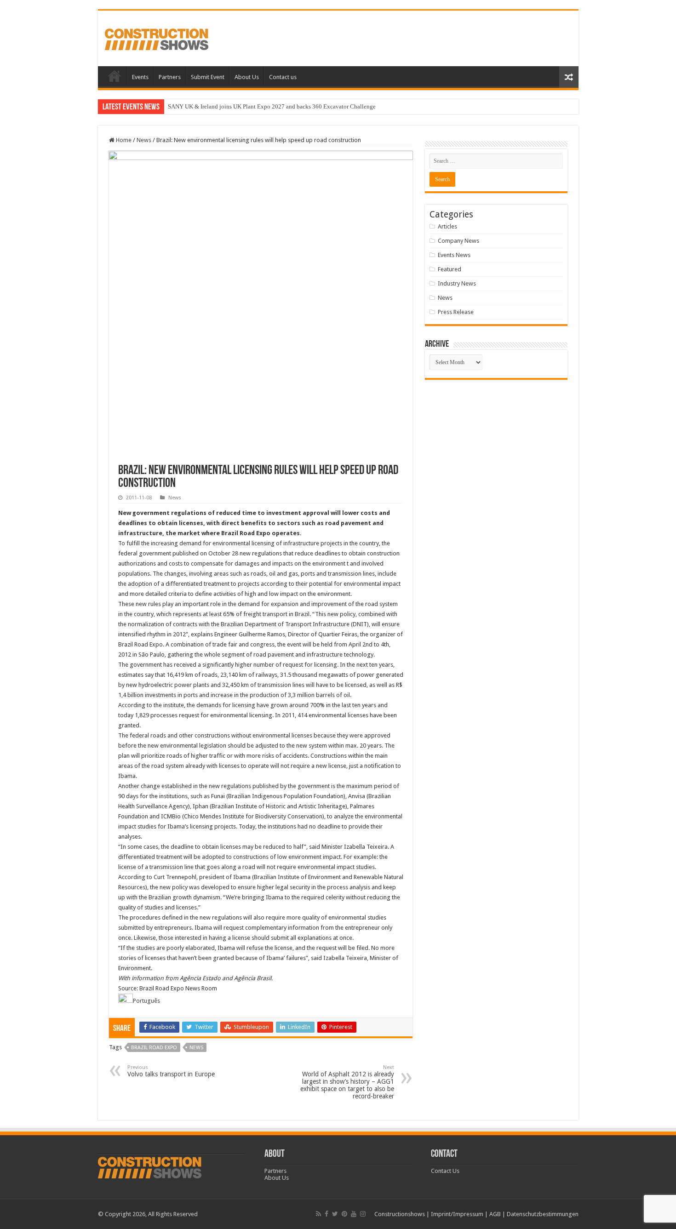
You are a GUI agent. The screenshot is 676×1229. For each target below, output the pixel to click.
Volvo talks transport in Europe (171, 1071)
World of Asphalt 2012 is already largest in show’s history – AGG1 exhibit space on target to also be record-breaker (347, 1082)
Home (114, 76)
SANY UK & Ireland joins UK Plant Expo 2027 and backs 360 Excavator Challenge (272, 106)
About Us (247, 77)
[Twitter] (335, 1213)
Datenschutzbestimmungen (543, 1214)
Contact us (283, 77)
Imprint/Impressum (457, 1214)
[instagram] (363, 1213)
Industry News (457, 283)
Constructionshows (399, 1214)
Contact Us (445, 1170)
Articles (447, 226)
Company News (458, 240)
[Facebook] (326, 1213)
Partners (170, 77)
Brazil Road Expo (154, 1048)
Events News (454, 255)
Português (146, 1000)
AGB (495, 1214)
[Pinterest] (344, 1213)
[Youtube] (353, 1213)
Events (140, 77)
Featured (449, 269)
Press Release (456, 312)
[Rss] (318, 1213)
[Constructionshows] (156, 38)
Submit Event (207, 77)
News (144, 140)
